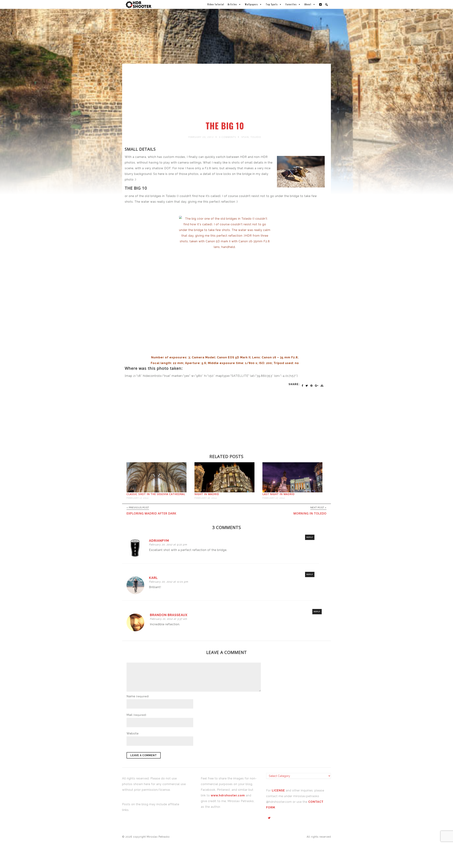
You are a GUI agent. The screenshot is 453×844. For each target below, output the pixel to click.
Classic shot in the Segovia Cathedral (156, 494)
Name (138, 696)
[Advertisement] (227, 94)
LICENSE (279, 790)
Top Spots (272, 4)
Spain (245, 137)
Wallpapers (251, 4)
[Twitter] (320, 4)
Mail (136, 715)
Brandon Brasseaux (169, 615)
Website (133, 733)
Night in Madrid (206, 494)
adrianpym (159, 540)
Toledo (256, 137)
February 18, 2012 (205, 498)
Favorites (291, 4)
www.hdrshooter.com (228, 795)
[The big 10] (225, 284)
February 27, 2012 (273, 498)
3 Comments (227, 137)
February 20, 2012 (201, 137)
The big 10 (225, 125)
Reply (309, 537)
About (308, 4)
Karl (153, 578)
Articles (232, 4)
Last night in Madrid (278, 494)
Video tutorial (215, 4)
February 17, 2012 (138, 498)
